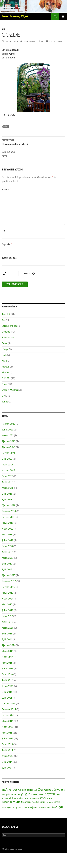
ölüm (49, 807)
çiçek (44, 807)
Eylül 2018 (7, 500)
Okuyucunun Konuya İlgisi (15, 142)
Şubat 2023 (7, 430)
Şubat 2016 (7, 669)
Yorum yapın (55, 41)
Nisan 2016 (7, 657)
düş (63, 790)
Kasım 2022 (7, 436)
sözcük (27, 802)
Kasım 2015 (7, 686)
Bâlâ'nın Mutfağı (10, 326)
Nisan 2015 (7, 727)
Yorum (6, 189)
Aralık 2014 (7, 750)
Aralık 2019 (7, 465)
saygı (34, 798)
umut (42, 802)
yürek (19, 807)
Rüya (8, 154)
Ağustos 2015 (8, 704)
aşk (24, 789)
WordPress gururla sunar (12, 849)
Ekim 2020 (7, 459)
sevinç (50, 798)
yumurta (11, 807)
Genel (4, 343)
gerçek (17, 794)
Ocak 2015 (7, 744)
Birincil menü (63, 16)
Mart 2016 (7, 663)
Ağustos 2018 (8, 505)
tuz (37, 802)
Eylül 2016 (7, 639)
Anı (3, 320)
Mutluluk (21, 798)
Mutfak (5, 373)
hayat (49, 794)
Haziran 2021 (8, 453)
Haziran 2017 (8, 587)
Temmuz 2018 (9, 511)
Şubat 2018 (7, 540)
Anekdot (6, 314)
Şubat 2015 (7, 739)
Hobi (4, 355)
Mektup (5, 367)
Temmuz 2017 (9, 581)
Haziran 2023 (8, 424)
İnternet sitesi (9, 258)
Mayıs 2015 (7, 721)
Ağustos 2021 (8, 447)
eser (3, 794)
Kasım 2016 (7, 628)
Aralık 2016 (7, 622)
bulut (34, 790)
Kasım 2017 (7, 558)
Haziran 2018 (8, 517)
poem (28, 798)
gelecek (9, 794)
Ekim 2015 (7, 692)
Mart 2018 (7, 535)
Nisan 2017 (7, 599)
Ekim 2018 (7, 494)
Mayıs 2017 (7, 593)
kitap (6, 798)
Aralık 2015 (7, 680)
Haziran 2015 (8, 715)
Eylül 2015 (7, 698)
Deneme (6, 332)
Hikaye (5, 349)
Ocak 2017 (7, 616)
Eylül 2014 (7, 768)
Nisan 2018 (7, 529)
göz (23, 794)
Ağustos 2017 (8, 575)
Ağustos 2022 (8, 441)
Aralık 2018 (7, 482)
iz (2, 798)
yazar (51, 802)
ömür (55, 807)
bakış (29, 790)
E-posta (7, 244)
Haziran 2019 (8, 470)
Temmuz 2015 (9, 709)
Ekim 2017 (7, 564)
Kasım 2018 (7, 488)
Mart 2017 (7, 605)
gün (27, 794)
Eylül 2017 (7, 570)
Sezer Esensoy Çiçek (15, 16)
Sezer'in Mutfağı (10, 390)
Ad (4, 230)
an (3, 789)
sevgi (43, 798)
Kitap (4, 361)
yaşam (57, 802)
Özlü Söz (6, 378)
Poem (4, 384)
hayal (41, 794)
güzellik (34, 794)
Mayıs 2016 (7, 651)
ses (37, 798)
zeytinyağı (29, 807)
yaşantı (5, 807)
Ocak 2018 (7, 546)
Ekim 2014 (7, 762)
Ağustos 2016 (8, 645)
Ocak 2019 (7, 476)
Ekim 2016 (7, 634)
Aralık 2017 (7, 552)
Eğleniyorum (8, 338)
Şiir (3, 29)
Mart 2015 (7, 733)
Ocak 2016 (7, 674)
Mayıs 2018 (7, 523)
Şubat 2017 (7, 610)
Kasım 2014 (7, 756)
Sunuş (5, 402)
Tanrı (34, 802)
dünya (56, 789)
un (47, 802)
